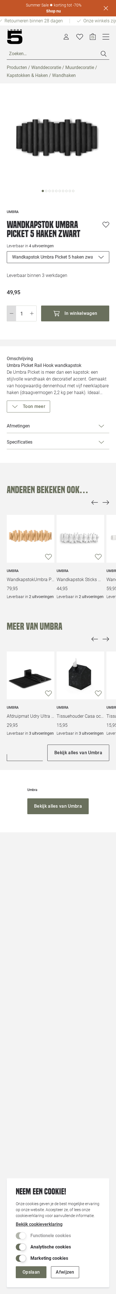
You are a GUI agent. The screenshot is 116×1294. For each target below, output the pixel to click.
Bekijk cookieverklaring (39, 1224)
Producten (17, 67)
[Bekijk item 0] (43, 191)
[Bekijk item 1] (46, 191)
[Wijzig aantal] (22, 313)
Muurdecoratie (79, 67)
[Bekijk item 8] (70, 191)
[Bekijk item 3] (53, 191)
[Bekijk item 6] (63, 191)
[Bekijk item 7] (66, 191)
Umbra (13, 571)
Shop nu (53, 11)
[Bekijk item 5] (60, 191)
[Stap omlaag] (11, 313)
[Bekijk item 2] (49, 191)
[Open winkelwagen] (93, 36)
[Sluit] (105, 8)
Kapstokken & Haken (27, 75)
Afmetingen (18, 426)
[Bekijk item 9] (73, 191)
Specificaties (19, 442)
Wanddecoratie (46, 67)
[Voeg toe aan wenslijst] (106, 225)
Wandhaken (64, 75)
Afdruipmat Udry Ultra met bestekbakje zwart (30, 716)
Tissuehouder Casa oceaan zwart (80, 716)
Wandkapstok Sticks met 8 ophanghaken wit (80, 579)
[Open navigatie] (105, 36)
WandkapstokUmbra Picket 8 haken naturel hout (30, 579)
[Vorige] (94, 502)
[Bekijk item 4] (56, 191)
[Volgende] (105, 502)
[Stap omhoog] (32, 313)
